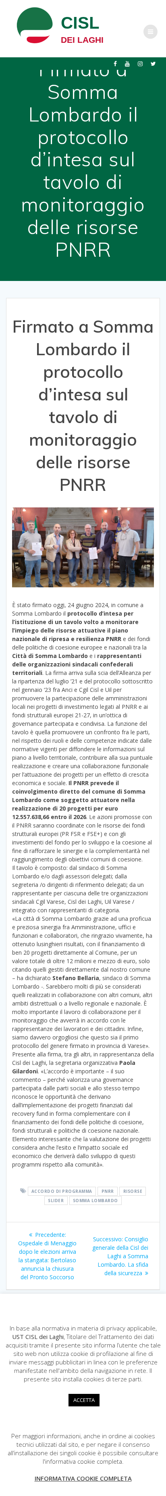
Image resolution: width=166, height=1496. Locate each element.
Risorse (133, 1191)
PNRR (108, 1191)
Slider (56, 1200)
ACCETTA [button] (84, 1400)
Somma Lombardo (95, 1200)
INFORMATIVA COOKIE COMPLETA (83, 1478)
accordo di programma (61, 1191)
